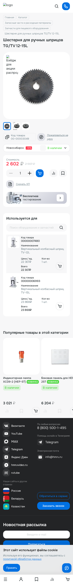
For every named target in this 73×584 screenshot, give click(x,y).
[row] (36, 254)
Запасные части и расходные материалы (28, 22)
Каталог (22, 17)
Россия (16, 490)
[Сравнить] (7, 411)
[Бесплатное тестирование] (60, 197)
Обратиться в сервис (53, 496)
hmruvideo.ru (19, 465)
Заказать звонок (53, 506)
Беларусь (17, 498)
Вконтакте (18, 426)
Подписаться (36, 544)
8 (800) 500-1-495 (51, 428)
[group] (36, 85)
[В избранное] (21, 411)
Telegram (17, 449)
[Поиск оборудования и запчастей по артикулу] (61, 227)
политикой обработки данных (22, 559)
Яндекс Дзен (19, 457)
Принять (11, 568)
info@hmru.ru (53, 457)
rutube (15, 473)
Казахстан (18, 506)
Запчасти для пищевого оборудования (26, 28)
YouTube (16, 433)
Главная (9, 17)
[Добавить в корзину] (60, 266)
